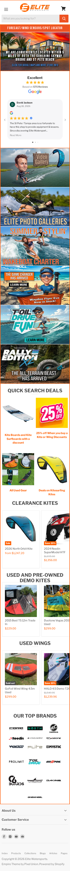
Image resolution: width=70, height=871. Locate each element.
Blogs (43, 853)
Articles (53, 853)
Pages (64, 853)
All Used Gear (18, 490)
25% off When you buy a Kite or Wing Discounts (52, 434)
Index (5, 853)
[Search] (63, 19)
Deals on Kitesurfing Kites (52, 492)
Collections (30, 853)
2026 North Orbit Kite (18, 548)
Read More (15, 135)
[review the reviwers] (11, 113)
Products (16, 853)
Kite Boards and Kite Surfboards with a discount (18, 438)
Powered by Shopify (51, 864)
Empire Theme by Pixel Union (20, 864)
